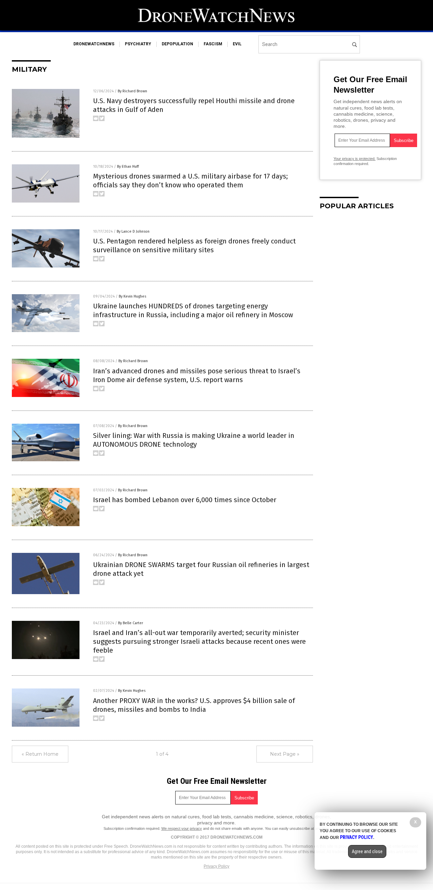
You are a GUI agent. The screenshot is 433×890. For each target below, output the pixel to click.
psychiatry (138, 44)
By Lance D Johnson (133, 231)
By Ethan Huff (128, 166)
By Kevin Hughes (132, 296)
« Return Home (40, 754)
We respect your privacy (181, 828)
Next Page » (284, 754)
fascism (213, 44)
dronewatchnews (93, 44)
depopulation (177, 44)
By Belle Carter (130, 623)
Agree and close (367, 851)
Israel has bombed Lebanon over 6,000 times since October (184, 500)
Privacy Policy (216, 866)
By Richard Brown (132, 91)
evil (237, 44)
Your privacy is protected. (354, 159)
